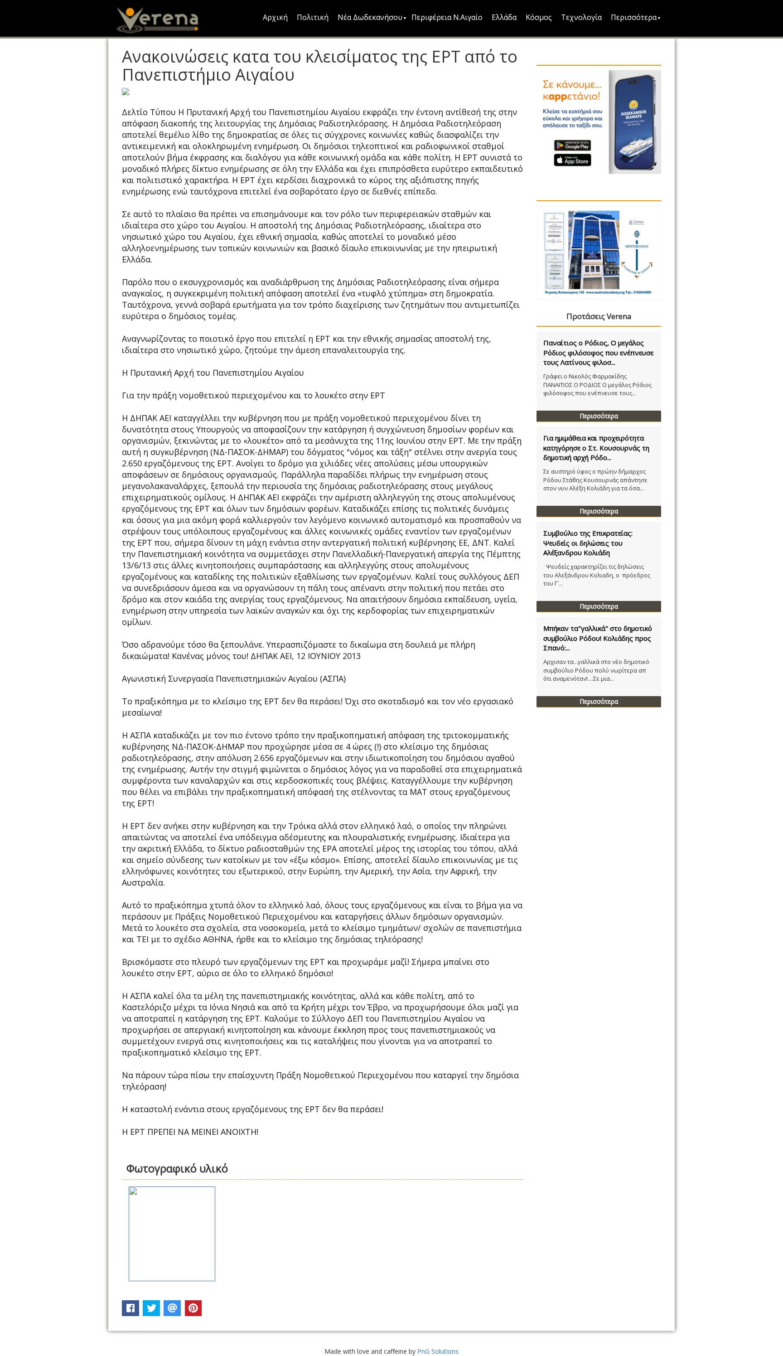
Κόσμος (539, 17)
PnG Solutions (438, 1351)
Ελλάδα (504, 17)
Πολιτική (313, 17)
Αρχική (275, 17)
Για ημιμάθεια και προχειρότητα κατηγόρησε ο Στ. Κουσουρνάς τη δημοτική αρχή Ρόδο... (596, 447)
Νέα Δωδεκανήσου (370, 17)
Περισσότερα (634, 17)
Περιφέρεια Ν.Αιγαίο (447, 17)
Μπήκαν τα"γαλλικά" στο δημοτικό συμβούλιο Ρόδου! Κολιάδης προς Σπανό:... (597, 638)
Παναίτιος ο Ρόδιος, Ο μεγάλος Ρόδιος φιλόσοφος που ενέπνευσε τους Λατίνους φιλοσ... (598, 352)
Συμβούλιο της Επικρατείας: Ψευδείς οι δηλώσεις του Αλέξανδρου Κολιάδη (588, 542)
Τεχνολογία (581, 17)
